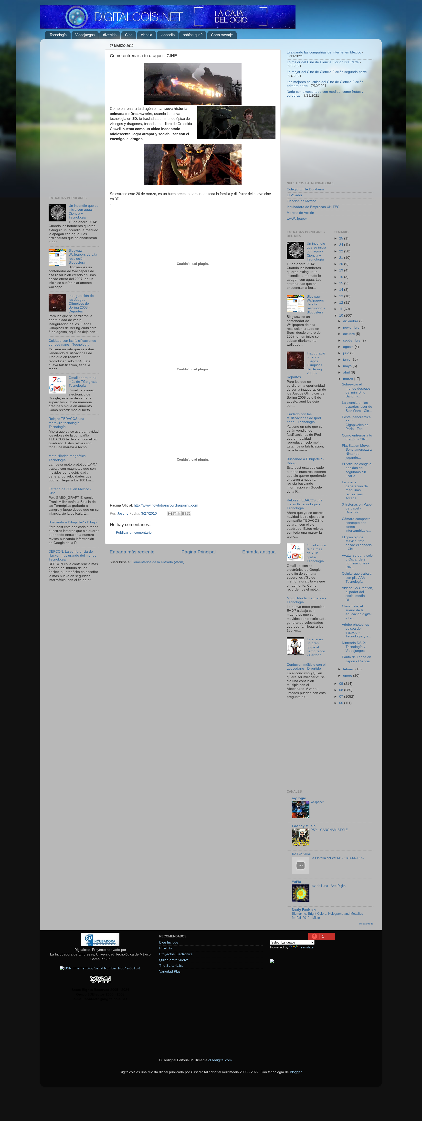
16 (341, 277)
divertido (109, 35)
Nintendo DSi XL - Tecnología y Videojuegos (355, 647)
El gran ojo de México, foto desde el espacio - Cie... (357, 543)
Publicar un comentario (134, 532)
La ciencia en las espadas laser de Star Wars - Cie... (357, 406)
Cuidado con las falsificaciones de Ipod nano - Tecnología (72, 342)
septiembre (352, 340)
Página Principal (198, 551)
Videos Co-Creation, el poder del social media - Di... (357, 594)
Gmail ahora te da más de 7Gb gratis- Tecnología (83, 381)
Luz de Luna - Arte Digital (328, 886)
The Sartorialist (171, 965)
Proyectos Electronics (175, 954)
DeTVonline (301, 854)
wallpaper (317, 802)
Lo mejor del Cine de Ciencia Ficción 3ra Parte (323, 62)
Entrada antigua (259, 551)
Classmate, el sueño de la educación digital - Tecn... (356, 612)
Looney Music (304, 826)
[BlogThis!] (174, 513)
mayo (348, 366)
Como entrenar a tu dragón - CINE (357, 437)
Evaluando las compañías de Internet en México (324, 52)
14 (341, 289)
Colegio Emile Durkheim (305, 189)
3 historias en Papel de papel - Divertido (357, 508)
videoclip (168, 35)
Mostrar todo (366, 923)
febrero (349, 669)
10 (341, 315)
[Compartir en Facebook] (183, 513)
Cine (128, 35)
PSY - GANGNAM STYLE (329, 830)
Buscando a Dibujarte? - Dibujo (73, 522)
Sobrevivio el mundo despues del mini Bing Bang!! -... (356, 390)
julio (346, 353)
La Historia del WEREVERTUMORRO (337, 858)
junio (347, 359)
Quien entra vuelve (174, 960)
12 (341, 302)
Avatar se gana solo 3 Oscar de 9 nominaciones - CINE (357, 561)
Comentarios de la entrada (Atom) (158, 562)
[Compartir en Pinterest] (188, 513)
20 (341, 264)
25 (341, 238)
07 (341, 696)
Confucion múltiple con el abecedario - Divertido (306, 666)
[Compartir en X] (179, 513)
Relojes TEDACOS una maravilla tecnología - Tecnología (66, 422)
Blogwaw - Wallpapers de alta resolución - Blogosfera (83, 256)
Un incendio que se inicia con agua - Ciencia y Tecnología (316, 251)
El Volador (294, 195)
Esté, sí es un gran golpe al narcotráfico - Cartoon (316, 647)
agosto (349, 347)
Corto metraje (222, 35)
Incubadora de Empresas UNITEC (313, 207)
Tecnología (58, 35)
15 (341, 283)
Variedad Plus (169, 971)
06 (341, 703)
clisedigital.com (220, 1060)
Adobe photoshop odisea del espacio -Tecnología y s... (356, 630)
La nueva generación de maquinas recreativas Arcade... (355, 490)
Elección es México (301, 201)
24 (341, 245)
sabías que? (192, 35)
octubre (349, 334)
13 (341, 296)
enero (348, 675)
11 (341, 309)
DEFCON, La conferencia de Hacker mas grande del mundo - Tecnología (74, 555)
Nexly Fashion (304, 910)
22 (341, 251)
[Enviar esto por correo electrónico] (170, 513)
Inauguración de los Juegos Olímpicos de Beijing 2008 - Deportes (81, 303)
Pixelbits (165, 948)
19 (341, 270)
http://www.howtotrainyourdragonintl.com (165, 505)
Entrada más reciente (132, 551)
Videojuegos (85, 35)
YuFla (296, 882)
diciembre (351, 321)
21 (341, 257)
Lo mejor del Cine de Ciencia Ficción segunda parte (327, 72)
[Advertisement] (74, 115)
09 (341, 683)
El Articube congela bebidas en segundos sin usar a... (356, 470)
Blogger (296, 1072)
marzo (348, 379)
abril (347, 372)
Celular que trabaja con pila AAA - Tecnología (356, 577)
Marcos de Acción (300, 213)
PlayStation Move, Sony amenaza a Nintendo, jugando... (357, 451)
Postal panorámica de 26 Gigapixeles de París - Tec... (356, 423)
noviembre (351, 327)
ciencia (146, 35)
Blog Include (168, 942)
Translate (306, 947)
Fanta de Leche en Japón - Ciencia (356, 659)
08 (341, 690)
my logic (299, 798)
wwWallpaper (297, 218)
